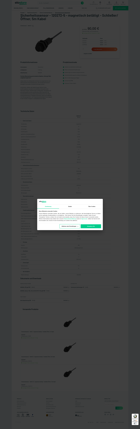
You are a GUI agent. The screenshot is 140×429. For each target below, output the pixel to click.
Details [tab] (70, 206)
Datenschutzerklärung (70, 218)
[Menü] (138, 414)
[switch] (135, 423)
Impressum (84, 218)
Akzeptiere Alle (91, 226)
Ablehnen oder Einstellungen (69, 226)
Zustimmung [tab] (48, 206)
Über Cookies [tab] (91, 206)
